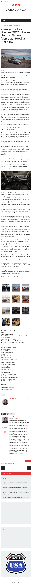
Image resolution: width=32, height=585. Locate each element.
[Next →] (29, 468)
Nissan (9, 463)
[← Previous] (3, 468)
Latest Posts (9, 395)
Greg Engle (17, 25)
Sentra (13, 463)
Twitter (16, 5)
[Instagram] (7, 428)
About (3, 395)
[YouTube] (5, 433)
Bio (4, 413)
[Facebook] (5, 428)
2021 (6, 463)
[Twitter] (29, 399)
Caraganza (16, 9)
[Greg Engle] (5, 406)
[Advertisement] (16, 14)
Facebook (13, 5)
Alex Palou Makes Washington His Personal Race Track (16, 497)
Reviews (28, 461)
